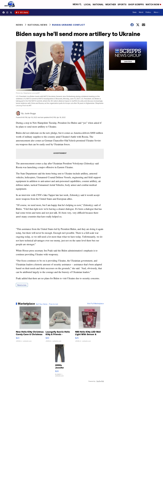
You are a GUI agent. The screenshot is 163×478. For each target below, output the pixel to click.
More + (156, 12)
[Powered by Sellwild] (100, 381)
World (141, 12)
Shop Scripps (136, 4)
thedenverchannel (7, 12)
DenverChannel (11, 12)
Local (87, 4)
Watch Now (153, 4)
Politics (148, 12)
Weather (110, 4)
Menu (76, 4)
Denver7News (4, 12)
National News (37, 25)
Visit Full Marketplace (95, 304)
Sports (122, 4)
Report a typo (21, 285)
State (135, 12)
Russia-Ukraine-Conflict (68, 25)
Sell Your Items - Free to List (47, 304)
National (98, 4)
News (19, 25)
